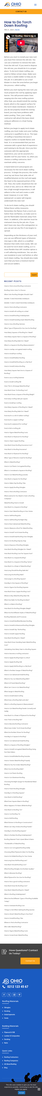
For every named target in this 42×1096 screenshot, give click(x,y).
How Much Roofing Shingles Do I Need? (17, 549)
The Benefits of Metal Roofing (14, 844)
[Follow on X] (9, 995)
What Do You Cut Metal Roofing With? (17, 679)
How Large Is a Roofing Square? (15, 579)
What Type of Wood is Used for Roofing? (18, 458)
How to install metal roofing (13, 696)
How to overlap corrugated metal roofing (18, 349)
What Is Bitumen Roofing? (13, 873)
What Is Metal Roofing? (12, 462)
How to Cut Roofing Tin (12, 814)
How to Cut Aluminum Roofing (14, 777)
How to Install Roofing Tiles (13, 918)
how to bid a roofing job (12, 428)
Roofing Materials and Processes (15, 617)
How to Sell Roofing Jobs (12, 515)
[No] (39, 1089)
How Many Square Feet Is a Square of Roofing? (20, 337)
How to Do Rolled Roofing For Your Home (18, 856)
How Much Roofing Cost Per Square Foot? (18, 553)
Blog (17, 30)
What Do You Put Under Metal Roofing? (17, 765)
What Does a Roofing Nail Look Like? (16, 700)
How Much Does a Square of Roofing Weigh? (19, 394)
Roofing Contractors (11, 1057)
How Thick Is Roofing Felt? (13, 720)
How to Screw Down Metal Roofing (16, 935)
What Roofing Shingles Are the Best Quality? (19, 869)
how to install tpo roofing (12, 403)
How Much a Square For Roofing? (15, 479)
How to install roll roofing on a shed (16, 311)
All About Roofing (10, 1064)
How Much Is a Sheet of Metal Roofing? (17, 566)
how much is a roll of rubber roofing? (16, 416)
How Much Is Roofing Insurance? (15, 449)
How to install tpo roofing (13, 354)
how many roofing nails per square (16, 399)
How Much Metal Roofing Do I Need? (16, 890)
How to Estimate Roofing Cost (14, 906)
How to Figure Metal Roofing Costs (16, 432)
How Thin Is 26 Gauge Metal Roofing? (17, 386)
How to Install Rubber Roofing (14, 358)
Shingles (7, 1008)
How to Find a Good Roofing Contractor (17, 286)
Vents (6, 1018)
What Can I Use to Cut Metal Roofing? (17, 687)
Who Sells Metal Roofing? (13, 927)
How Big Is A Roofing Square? (14, 793)
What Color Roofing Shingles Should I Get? (18, 294)
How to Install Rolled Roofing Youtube (17, 756)
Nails (6, 1043)
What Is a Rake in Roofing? (13, 604)
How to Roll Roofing (11, 818)
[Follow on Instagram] (14, 995)
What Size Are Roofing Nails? (14, 769)
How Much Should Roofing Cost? (15, 865)
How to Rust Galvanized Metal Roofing (17, 524)
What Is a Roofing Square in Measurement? (19, 704)
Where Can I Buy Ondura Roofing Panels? (18, 827)
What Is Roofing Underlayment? (15, 894)
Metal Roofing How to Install (14, 503)
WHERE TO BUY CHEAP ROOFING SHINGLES (19, 303)
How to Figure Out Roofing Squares (16, 587)
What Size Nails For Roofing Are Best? (17, 600)
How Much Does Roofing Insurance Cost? (18, 445)
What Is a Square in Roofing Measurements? (19, 345)
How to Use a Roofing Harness (14, 324)
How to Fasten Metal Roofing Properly (17, 760)
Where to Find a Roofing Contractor (16, 922)
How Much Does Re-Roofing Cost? (16, 886)
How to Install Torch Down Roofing (16, 532)
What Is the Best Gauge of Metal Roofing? (18, 670)
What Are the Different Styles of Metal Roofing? (20, 613)
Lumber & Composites (12, 1036)
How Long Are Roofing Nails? (14, 575)
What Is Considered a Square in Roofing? (18, 470)
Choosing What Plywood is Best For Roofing (19, 852)
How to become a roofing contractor (16, 653)
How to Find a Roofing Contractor (15, 307)
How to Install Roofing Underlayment (16, 316)
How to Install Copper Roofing (14, 634)
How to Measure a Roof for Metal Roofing (18, 528)
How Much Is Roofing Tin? (13, 810)
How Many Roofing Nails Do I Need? (16, 341)
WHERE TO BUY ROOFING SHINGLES (16, 299)
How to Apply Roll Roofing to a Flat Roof (17, 666)
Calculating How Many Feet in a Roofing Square (20, 649)
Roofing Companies (11, 1061)
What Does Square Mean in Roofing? (16, 801)
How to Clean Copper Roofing (14, 441)
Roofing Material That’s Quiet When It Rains (19, 839)
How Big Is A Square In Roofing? (15, 736)
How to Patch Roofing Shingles (14, 789)
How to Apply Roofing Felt (13, 662)
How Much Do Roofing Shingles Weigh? (17, 608)
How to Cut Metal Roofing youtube (16, 475)
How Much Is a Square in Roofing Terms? (18, 562)
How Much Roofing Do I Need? (14, 638)
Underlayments (9, 1015)
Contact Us (30, 961)
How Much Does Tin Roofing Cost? (16, 390)
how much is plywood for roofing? (15, 424)
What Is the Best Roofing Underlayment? (18, 835)
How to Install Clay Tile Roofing (14, 629)
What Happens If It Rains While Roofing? (18, 805)
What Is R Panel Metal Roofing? (14, 683)
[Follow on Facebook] (4, 995)
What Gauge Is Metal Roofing (14, 691)
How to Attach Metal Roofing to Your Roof (18, 914)
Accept (21, 1093)
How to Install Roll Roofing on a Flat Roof (18, 362)
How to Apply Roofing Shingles (14, 487)
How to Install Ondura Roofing (14, 366)
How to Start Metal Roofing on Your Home (18, 511)
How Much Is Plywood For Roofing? (16, 437)
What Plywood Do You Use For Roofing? (17, 877)
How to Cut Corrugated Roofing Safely (17, 848)
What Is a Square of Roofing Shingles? (17, 745)
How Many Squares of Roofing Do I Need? (18, 332)
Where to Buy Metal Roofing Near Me (16, 596)
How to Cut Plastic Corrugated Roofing (17, 466)
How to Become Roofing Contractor (16, 724)
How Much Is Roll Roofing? (13, 797)
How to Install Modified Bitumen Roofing (18, 621)
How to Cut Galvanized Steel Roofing (16, 675)
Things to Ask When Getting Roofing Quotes (19, 910)
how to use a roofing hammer (14, 378)
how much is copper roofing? (14, 420)
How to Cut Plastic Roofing (13, 773)
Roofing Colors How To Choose (14, 290)
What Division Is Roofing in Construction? (18, 822)
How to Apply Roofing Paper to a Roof (17, 658)
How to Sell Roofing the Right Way (15, 520)
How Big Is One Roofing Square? (15, 831)
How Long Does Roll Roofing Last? (15, 860)
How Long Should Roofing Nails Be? (16, 570)
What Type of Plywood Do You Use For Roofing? (20, 328)
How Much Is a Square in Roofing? (16, 507)
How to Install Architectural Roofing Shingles (19, 625)
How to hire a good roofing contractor (17, 882)
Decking (7, 1011)
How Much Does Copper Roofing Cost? (17, 591)
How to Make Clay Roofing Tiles (15, 483)
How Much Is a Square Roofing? (15, 558)
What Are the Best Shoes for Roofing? (17, 732)
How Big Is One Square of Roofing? (16, 583)
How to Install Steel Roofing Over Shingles (18, 537)
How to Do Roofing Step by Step (15, 541)
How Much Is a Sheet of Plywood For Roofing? (20, 715)
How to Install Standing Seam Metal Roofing (19, 320)
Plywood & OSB (9, 1032)
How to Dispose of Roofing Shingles (16, 545)
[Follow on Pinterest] (19, 995)
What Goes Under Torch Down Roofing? (17, 728)
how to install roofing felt (12, 382)
